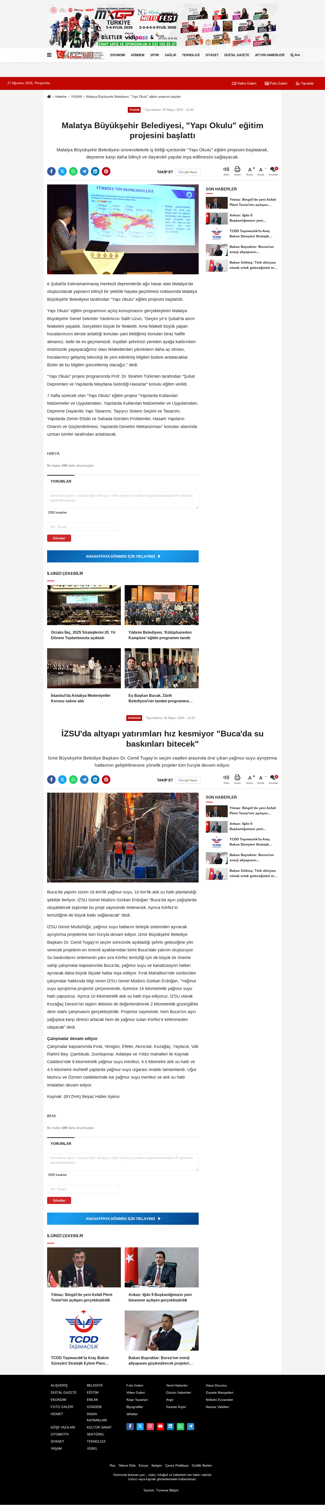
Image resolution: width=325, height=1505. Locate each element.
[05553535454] (180, 1426)
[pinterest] (106, 171)
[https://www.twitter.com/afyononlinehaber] (140, 1426)
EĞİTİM (92, 1392)
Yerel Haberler (177, 1385)
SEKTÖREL (95, 1434)
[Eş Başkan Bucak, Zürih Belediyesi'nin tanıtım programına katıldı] (161, 668)
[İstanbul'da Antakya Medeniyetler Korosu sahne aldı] (84, 668)
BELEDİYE (95, 1385)
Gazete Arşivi (176, 1407)
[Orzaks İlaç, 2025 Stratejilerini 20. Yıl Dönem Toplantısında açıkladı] (84, 605)
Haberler (61, 96)
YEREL (92, 1448)
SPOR (154, 55)
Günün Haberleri (178, 1392)
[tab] (60, 481)
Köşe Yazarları (137, 1400)
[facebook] (51, 171)
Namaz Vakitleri (217, 1407)
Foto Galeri (278, 83)
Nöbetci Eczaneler (219, 1400)
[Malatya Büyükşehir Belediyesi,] (123, 229)
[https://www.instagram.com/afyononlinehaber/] (150, 1426)
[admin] (190, 1426)
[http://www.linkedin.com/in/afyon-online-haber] (170, 1426)
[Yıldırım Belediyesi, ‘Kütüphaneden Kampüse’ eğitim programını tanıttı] (161, 605)
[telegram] (84, 171)
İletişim (157, 1465)
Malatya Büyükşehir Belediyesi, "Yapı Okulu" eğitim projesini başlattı (133, 96)
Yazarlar (307, 83)
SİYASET (212, 55)
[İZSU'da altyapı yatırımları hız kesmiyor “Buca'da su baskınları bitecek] (123, 837)
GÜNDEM (137, 55)
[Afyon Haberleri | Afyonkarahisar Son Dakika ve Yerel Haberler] (80, 55)
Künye (143, 1465)
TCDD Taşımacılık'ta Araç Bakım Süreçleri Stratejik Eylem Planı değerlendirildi (80, 1361)
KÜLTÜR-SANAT (99, 1427)
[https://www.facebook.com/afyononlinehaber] (129, 1426)
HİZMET (57, 1414)
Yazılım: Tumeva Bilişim (161, 1490)
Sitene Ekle (127, 1465)
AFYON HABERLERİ (270, 55)
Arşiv (169, 1400)
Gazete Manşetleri (219, 1392)
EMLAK (92, 1400)
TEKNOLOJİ (191, 55)
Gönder (59, 538)
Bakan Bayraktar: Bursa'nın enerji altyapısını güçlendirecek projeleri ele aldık (158, 1361)
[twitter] (62, 171)
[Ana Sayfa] (49, 97)
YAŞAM (76, 96)
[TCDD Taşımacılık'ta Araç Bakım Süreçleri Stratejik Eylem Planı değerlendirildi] (84, 1331)
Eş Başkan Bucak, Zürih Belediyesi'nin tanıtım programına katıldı (158, 699)
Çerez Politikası (177, 1465)
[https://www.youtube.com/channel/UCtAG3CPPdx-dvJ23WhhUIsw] (160, 1426)
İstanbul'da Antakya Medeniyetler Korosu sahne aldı (81, 698)
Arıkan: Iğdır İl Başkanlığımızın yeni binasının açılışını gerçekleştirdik (160, 1297)
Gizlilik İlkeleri (202, 1465)
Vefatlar (132, 1414)
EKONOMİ (117, 55)
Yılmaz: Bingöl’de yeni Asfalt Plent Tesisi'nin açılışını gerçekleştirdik (81, 1297)
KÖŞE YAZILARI (63, 1427)
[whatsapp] (73, 171)
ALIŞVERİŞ (59, 1385)
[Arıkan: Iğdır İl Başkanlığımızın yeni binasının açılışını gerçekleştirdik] (161, 1267)
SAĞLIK (170, 55)
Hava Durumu (216, 1385)
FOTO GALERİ (62, 1407)
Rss (112, 1465)
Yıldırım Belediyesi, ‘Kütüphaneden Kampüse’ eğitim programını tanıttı (160, 635)
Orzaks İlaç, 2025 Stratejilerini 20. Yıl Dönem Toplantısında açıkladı (83, 635)
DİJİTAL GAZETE (236, 55)
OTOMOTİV (60, 1434)
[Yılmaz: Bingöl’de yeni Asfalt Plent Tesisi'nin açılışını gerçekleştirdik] (84, 1267)
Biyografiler (134, 1407)
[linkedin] (95, 171)
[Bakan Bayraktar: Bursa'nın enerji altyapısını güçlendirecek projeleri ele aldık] (161, 1331)
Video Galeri (246, 83)
